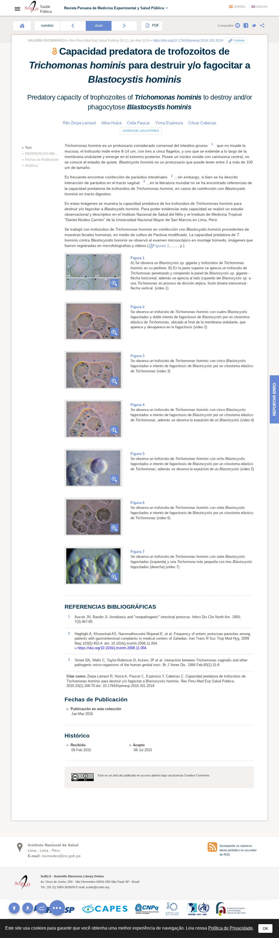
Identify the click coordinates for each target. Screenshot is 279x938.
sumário (47, 25)
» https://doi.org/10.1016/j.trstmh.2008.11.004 (110, 648)
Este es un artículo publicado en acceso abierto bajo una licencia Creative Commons (154, 775)
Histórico (31, 166)
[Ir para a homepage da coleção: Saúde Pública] (32, 7)
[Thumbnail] (93, 272)
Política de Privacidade (230, 928)
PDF (155, 25)
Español (240, 6)
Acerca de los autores (141, 130)
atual (98, 25)
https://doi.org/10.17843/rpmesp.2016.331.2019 (188, 40)
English (262, 6)
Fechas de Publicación (42, 160)
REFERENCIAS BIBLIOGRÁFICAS (42, 154)
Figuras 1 (161, 245)
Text (28, 148)
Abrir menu (19, 8)
